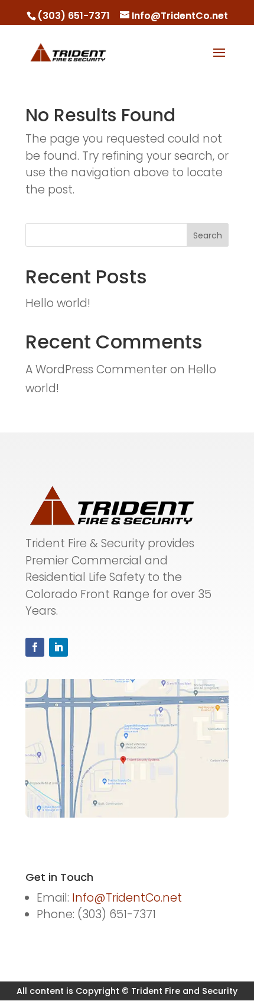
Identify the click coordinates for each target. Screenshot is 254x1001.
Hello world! (57, 303)
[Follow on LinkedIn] (58, 647)
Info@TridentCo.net (127, 898)
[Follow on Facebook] (34, 647)
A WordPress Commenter (96, 369)
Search (207, 235)
